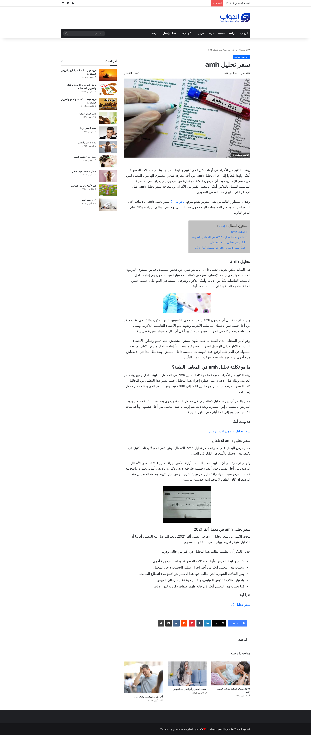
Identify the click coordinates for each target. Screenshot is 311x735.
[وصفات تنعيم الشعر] (108, 147)
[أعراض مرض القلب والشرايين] (143, 677)
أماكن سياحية (186, 33)
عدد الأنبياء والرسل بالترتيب (83, 185)
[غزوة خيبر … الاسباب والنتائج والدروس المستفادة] (108, 75)
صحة (222, 33)
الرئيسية (244, 33)
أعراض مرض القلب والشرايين (148, 696)
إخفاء (222, 226)
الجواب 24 (178, 202)
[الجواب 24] (235, 17)
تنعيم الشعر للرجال (87, 128)
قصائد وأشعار (169, 33)
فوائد (211, 33)
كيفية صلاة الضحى (88, 200)
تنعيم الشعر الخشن (87, 113)
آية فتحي (244, 73)
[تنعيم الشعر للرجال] (108, 132)
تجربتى (201, 33)
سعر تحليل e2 (240, 605)
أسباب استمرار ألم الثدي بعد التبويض (190, 689)
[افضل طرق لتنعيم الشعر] (108, 161)
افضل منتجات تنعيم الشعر (84, 171)
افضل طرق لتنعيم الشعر (85, 156)
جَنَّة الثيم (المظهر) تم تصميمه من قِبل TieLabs (181, 729)
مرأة (233, 33)
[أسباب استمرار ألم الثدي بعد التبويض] (187, 673)
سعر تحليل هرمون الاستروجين (229, 431)
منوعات (155, 33)
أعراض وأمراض (231, 49)
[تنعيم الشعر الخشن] (108, 118)
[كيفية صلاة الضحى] (108, 205)
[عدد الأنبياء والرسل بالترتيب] (108, 190)
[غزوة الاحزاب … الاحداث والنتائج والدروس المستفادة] (108, 89)
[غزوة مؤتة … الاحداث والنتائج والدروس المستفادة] (108, 104)
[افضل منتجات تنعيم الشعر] (108, 176)
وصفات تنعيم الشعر (87, 142)
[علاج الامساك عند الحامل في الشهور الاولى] (230, 673)
